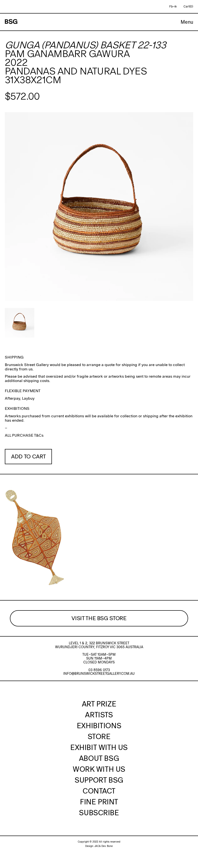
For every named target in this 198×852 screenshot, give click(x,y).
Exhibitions (99, 725)
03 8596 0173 (99, 670)
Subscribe (99, 812)
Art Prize (99, 703)
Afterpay (12, 398)
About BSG (99, 758)
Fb (171, 6)
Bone (110, 846)
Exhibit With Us (99, 747)
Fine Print (99, 801)
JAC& (97, 846)
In (176, 6)
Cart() (188, 6)
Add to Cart (28, 456)
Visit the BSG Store (98, 618)
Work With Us (99, 769)
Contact (99, 791)
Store (99, 736)
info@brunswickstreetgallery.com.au (99, 673)
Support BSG (99, 780)
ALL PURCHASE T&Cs (24, 435)
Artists (99, 714)
